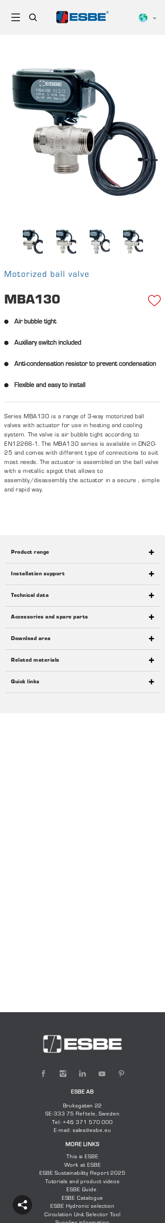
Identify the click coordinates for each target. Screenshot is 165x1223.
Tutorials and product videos (82, 1181)
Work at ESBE (82, 1165)
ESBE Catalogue (83, 1198)
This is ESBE (82, 1157)
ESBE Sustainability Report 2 (76, 1173)
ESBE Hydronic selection (82, 1206)
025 (120, 1173)
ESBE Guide (82, 1190)
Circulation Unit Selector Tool (82, 1214)
